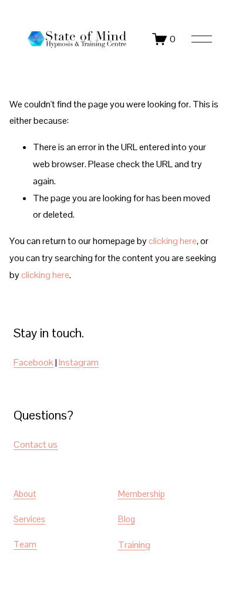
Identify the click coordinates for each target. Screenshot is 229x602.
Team (25, 544)
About (25, 493)
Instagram (79, 362)
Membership (141, 493)
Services (29, 519)
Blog (126, 519)
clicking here (173, 241)
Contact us (36, 444)
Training (134, 545)
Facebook (33, 362)
